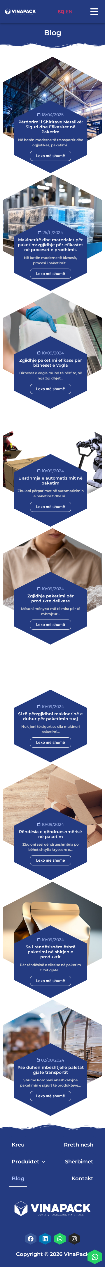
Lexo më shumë (50, 155)
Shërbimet (79, 1161)
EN (69, 12)
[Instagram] (74, 1239)
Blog (18, 1178)
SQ (61, 12)
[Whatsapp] (95, 1257)
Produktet (25, 1161)
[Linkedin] (45, 1239)
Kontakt (82, 1178)
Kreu (18, 1145)
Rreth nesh (78, 1145)
